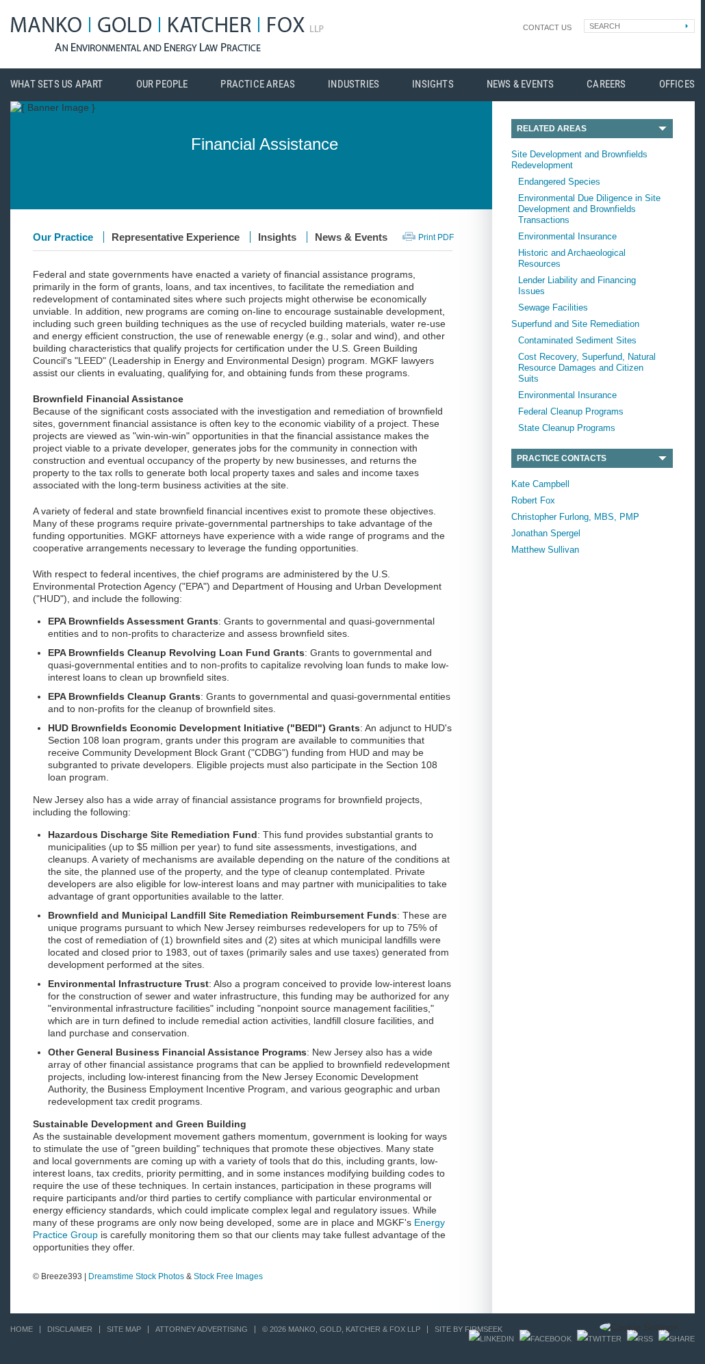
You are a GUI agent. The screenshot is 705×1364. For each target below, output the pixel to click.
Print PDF (436, 237)
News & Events (520, 84)
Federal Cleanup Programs (571, 411)
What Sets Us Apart (56, 84)
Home (21, 1329)
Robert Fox (533, 500)
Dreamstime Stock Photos (136, 1276)
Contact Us (547, 27)
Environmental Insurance (567, 236)
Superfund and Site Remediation (575, 324)
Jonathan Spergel (545, 533)
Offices (677, 84)
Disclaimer (69, 1329)
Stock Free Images (228, 1276)
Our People (162, 84)
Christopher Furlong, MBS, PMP (575, 517)
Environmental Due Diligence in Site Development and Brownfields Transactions (589, 209)
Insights (433, 84)
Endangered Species (559, 181)
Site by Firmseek (468, 1329)
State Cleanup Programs (566, 428)
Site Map (124, 1329)
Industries (353, 84)
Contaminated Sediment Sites (577, 340)
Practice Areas (257, 84)
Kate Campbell (540, 484)
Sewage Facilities (553, 307)
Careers (606, 84)
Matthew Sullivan (545, 550)
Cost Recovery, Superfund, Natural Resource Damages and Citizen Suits (587, 368)
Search (604, 26)
